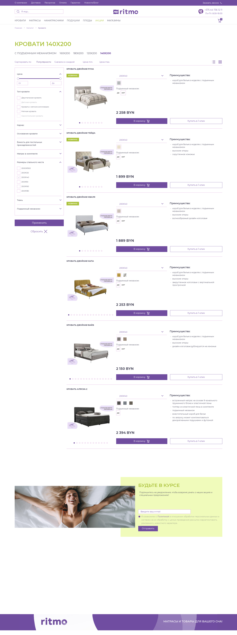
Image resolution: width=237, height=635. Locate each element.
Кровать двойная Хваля (81, 197)
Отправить (148, 528)
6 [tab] (93, 123)
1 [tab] (80, 123)
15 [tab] (107, 315)
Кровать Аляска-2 (77, 389)
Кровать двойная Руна (80, 69)
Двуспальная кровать (31, 98)
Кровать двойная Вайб (80, 325)
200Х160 (25, 186)
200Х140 (25, 177)
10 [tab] (93, 315)
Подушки (73, 20)
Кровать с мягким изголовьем (35, 107)
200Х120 (25, 173)
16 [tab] (110, 315)
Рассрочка (50, 3)
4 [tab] (88, 123)
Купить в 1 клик (196, 121)
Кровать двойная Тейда (81, 133)
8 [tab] (99, 123)
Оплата (63, 3)
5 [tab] (90, 123)
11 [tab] (96, 315)
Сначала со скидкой (64, 62)
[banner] (125, 11)
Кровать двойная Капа (80, 261)
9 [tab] (101, 123)
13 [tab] (101, 315)
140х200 (105, 53)
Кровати (20, 20)
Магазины (114, 20)
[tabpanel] (90, 97)
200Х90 (24, 182)
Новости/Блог (91, 3)
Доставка (35, 3)
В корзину (139, 121)
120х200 (92, 53)
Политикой (163, 516)
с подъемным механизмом (35, 53)
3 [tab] (85, 123)
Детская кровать (29, 102)
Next (113, 72)
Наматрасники (54, 20)
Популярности (43, 62)
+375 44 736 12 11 (213, 10)
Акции (99, 20)
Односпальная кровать (32, 116)
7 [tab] (96, 123)
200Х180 (25, 191)
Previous (107, 72)
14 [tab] (104, 315)
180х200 (78, 53)
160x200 (65, 53)
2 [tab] (82, 123)
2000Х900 (26, 168)
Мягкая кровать (28, 111)
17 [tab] (112, 315)
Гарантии (75, 3)
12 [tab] (99, 315)
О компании (21, 3)
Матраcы (35, 20)
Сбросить (37, 231)
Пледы (87, 20)
